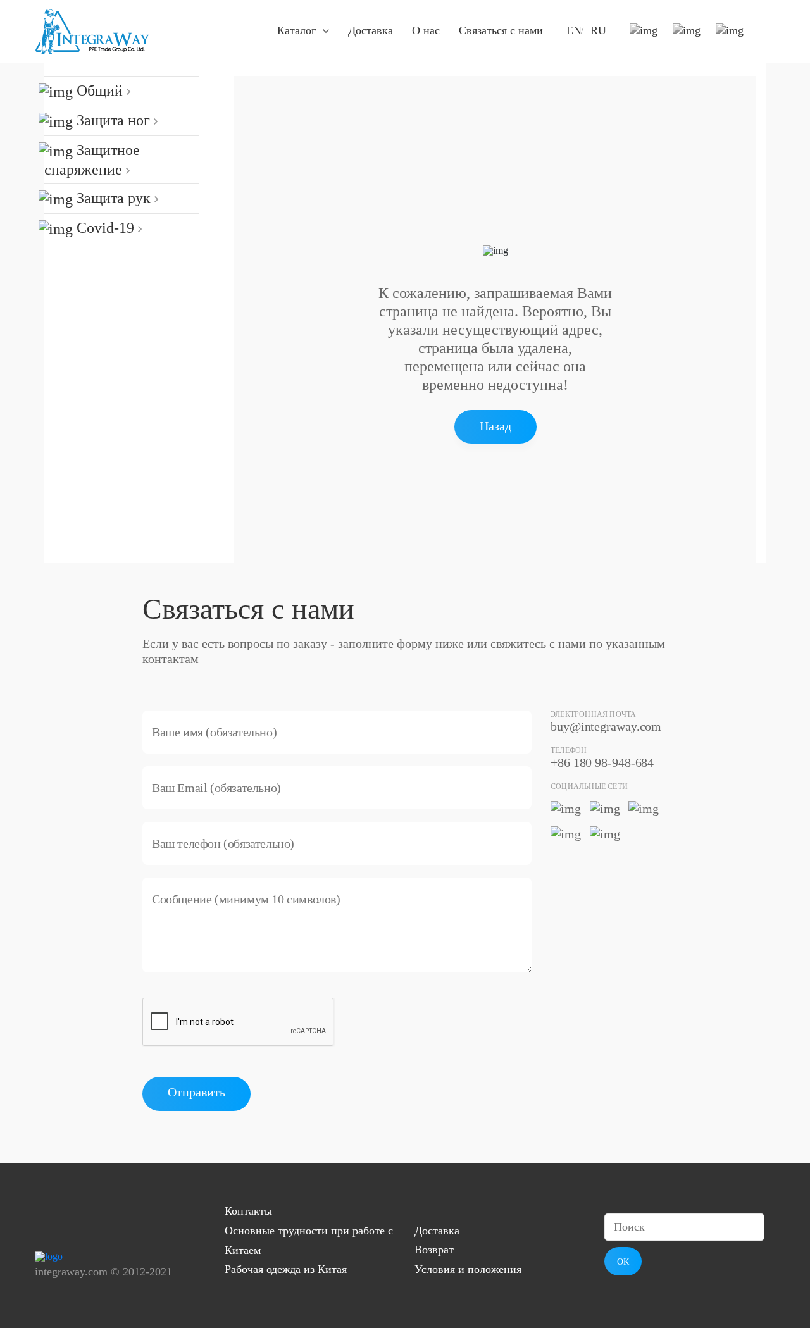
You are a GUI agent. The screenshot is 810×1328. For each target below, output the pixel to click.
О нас (426, 30)
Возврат (434, 1249)
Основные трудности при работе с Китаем (309, 1240)
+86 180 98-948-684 (602, 762)
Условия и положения (467, 1269)
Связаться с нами (501, 30)
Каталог (296, 30)
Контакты (248, 1211)
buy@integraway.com (606, 726)
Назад (495, 426)
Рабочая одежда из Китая (286, 1269)
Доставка (370, 30)
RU (598, 30)
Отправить (196, 1092)
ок (623, 1262)
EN (574, 30)
